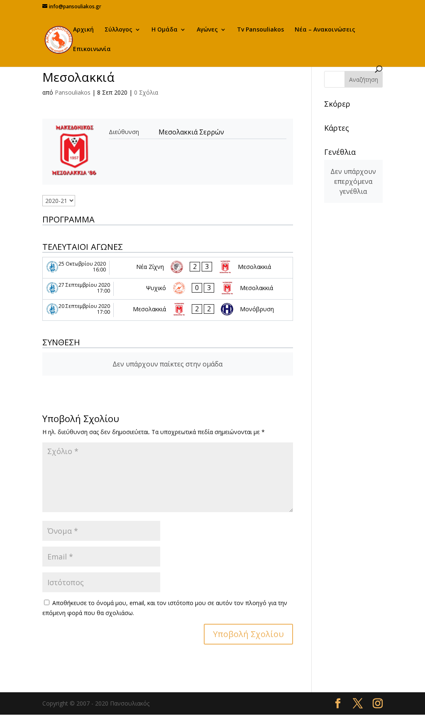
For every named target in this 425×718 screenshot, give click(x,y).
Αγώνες (207, 30)
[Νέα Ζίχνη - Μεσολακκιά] (167, 267)
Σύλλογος (118, 30)
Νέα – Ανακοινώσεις (325, 30)
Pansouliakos (72, 92)
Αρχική (83, 30)
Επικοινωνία (92, 49)
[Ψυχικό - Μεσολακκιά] (167, 288)
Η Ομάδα (164, 30)
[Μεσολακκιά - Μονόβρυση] (167, 310)
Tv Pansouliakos (260, 30)
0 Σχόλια (146, 92)
